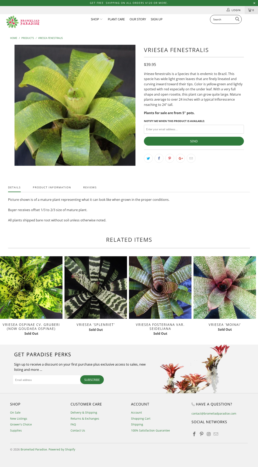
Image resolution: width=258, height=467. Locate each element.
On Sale (15, 412)
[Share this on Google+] (180, 158)
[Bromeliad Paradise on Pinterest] (202, 434)
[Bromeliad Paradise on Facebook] (194, 434)
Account (136, 412)
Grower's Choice (21, 424)
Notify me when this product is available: (174, 121)
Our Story (138, 19)
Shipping (137, 424)
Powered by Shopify (62, 449)
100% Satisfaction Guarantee (150, 430)
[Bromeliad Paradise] (22, 21)
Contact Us (78, 430)
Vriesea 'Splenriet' (95, 287)
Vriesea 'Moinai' (225, 287)
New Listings (18, 418)
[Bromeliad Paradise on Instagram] (209, 434)
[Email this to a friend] (191, 158)
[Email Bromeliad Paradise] (216, 434)
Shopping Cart (140, 418)
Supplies (16, 430)
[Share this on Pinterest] (169, 158)
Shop (95, 19)
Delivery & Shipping (84, 412)
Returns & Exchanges (85, 418)
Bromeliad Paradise (34, 449)
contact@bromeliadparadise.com (213, 413)
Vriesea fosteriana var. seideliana (160, 287)
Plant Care (116, 19)
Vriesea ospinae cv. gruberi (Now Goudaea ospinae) (31, 287)
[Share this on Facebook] (159, 158)
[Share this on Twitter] (148, 158)
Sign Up (156, 19)
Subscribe (92, 380)
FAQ (73, 424)
